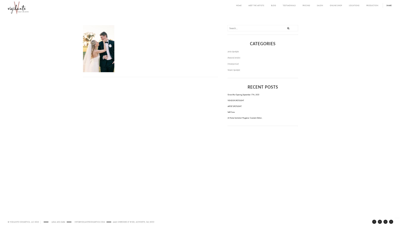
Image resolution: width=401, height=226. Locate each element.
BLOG (273, 6)
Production (372, 6)
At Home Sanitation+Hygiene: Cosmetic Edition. (245, 118)
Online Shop (336, 6)
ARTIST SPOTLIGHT (235, 106)
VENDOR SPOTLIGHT (236, 100)
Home (239, 6)
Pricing (306, 6)
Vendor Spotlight (234, 70)
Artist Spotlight (233, 51)
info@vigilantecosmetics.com (90, 222)
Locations (354, 6)
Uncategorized (233, 63)
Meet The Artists (256, 6)
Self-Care (231, 112)
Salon (320, 6)
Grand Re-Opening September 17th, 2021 (244, 95)
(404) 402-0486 (58, 222)
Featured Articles (234, 57)
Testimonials (289, 6)
